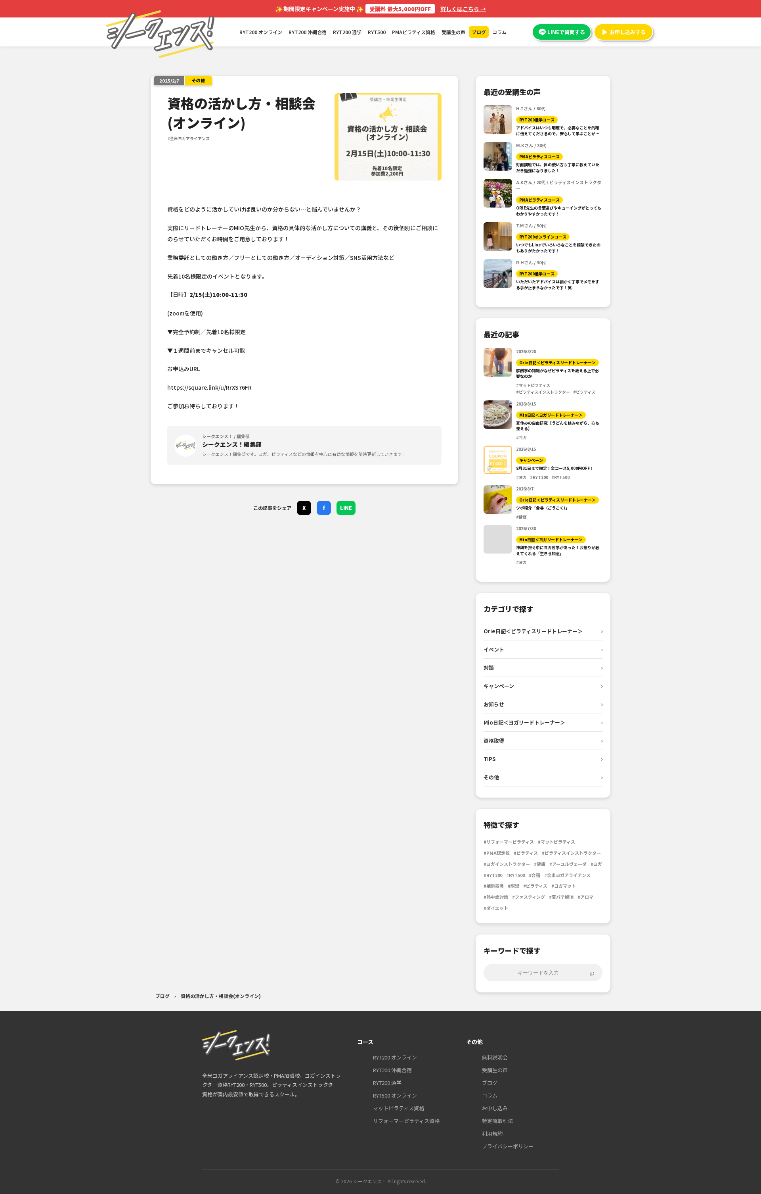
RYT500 (377, 32)
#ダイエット (496, 908)
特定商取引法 (497, 1121)
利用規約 (492, 1133)
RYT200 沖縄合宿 (308, 32)
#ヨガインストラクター (507, 864)
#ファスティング (528, 897)
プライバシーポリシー (507, 1146)
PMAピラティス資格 (413, 32)
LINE (346, 507)
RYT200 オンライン (260, 32)
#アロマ (585, 897)
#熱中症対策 (496, 897)
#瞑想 (513, 886)
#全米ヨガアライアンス (567, 875)
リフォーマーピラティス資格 (406, 1121)
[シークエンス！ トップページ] (236, 1045)
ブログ (479, 32)
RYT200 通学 (347, 32)
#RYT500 (515, 875)
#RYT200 (493, 875)
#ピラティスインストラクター (571, 853)
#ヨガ (596, 864)
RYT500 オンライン (395, 1095)
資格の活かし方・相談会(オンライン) (221, 995)
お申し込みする (628, 32)
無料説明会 (495, 1057)
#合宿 (534, 875)
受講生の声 (453, 32)
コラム (499, 32)
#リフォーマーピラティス (509, 841)
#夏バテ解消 (561, 897)
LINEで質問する (566, 32)
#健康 (539, 864)
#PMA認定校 (497, 853)
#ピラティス (526, 853)
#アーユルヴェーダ (568, 864)
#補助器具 (494, 886)
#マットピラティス (556, 841)
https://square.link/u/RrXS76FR (209, 387)
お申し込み (495, 1108)
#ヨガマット (563, 886)
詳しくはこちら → (463, 9)
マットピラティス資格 (398, 1108)
